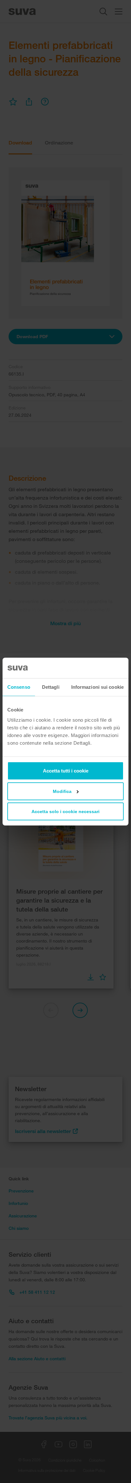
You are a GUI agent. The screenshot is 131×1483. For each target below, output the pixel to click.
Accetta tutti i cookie (65, 770)
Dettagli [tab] (50, 687)
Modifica (62, 791)
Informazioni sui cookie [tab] (97, 687)
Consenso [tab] (18, 687)
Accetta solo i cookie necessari (65, 811)
